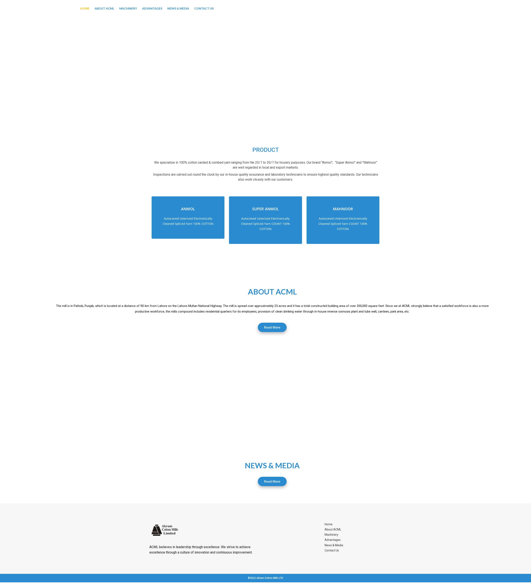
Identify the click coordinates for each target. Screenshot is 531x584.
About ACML (104, 8)
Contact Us (204, 8)
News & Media (178, 8)
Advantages (152, 8)
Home (84, 8)
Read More (272, 327)
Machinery (128, 8)
